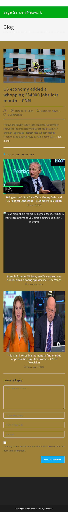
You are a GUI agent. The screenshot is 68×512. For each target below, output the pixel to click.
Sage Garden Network (22, 12)
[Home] (4, 32)
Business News (49, 110)
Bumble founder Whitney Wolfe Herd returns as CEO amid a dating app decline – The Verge (34, 278)
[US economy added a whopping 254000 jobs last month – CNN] (34, 65)
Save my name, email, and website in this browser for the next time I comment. (33, 448)
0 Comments (15, 114)
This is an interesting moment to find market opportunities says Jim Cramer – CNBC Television (34, 359)
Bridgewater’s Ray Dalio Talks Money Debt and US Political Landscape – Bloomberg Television (34, 199)
